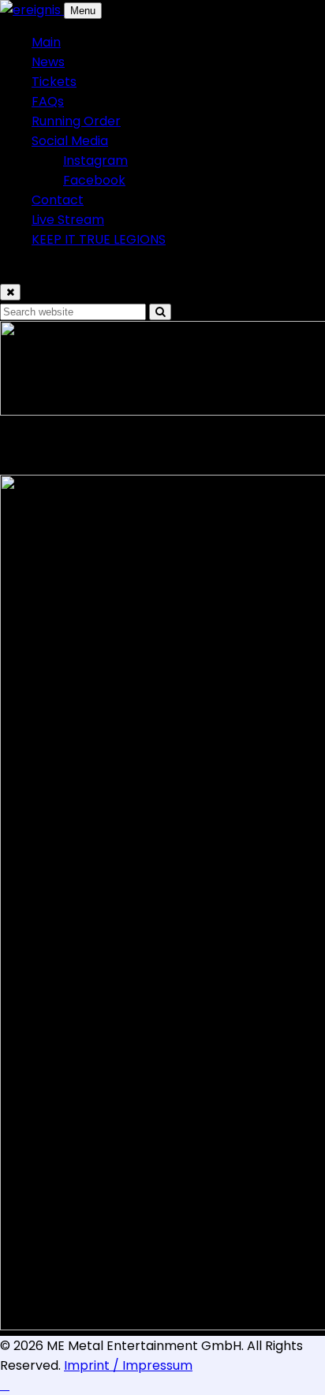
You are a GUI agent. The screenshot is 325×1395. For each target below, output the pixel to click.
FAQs (48, 101)
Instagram (95, 160)
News (48, 62)
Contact (58, 200)
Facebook (94, 180)
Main (46, 42)
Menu (82, 11)
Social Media (70, 141)
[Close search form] (10, 292)
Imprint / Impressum (128, 1365)
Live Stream (68, 220)
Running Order (76, 121)
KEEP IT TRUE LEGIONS (99, 239)
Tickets (54, 82)
